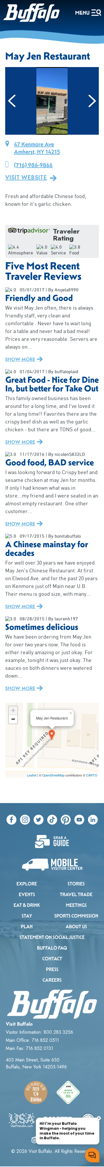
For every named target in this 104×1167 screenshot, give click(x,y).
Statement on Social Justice (52, 937)
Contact (52, 959)
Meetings (76, 905)
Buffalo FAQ (52, 948)
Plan (27, 927)
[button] (12, 101)
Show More (20, 359)
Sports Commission (76, 916)
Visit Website (26, 178)
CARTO (91, 775)
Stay (27, 916)
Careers (52, 980)
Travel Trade (76, 895)
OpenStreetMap (53, 775)
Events (27, 895)
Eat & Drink (27, 905)
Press (52, 969)
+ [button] (13, 710)
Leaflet (31, 775)
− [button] (13, 719)
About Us (76, 927)
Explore (26, 884)
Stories (76, 884)
